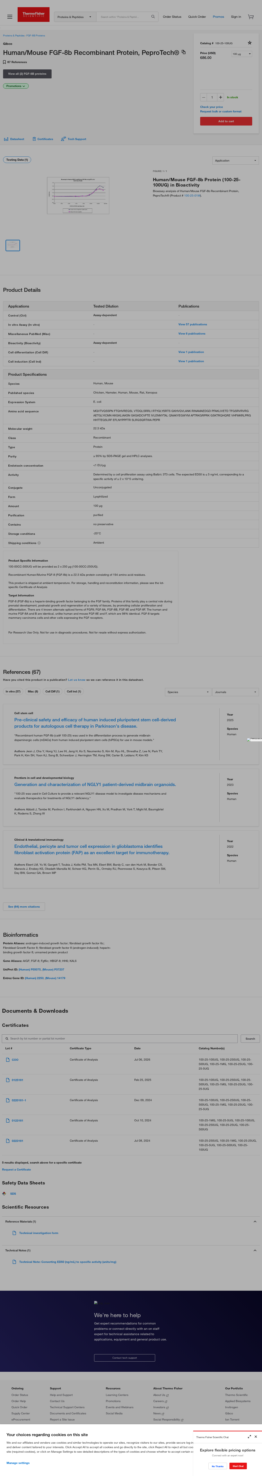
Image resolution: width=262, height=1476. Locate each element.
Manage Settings (18, 1463)
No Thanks (218, 1466)
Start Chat (238, 1466)
